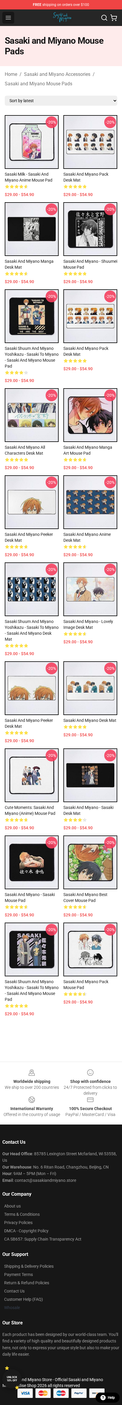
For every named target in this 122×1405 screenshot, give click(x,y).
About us (12, 1206)
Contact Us (14, 1291)
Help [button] (111, 1398)
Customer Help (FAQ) (23, 1299)
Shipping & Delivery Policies (29, 1266)
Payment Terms (18, 1274)
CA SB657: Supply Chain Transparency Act (42, 1239)
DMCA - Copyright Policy (26, 1230)
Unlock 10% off (12, 1379)
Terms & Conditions (22, 1214)
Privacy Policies (18, 1222)
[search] (104, 17)
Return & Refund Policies (26, 1282)
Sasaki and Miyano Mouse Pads (38, 84)
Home (11, 74)
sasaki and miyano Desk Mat (89, 720)
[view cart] (113, 17)
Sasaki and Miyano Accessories (57, 74)
